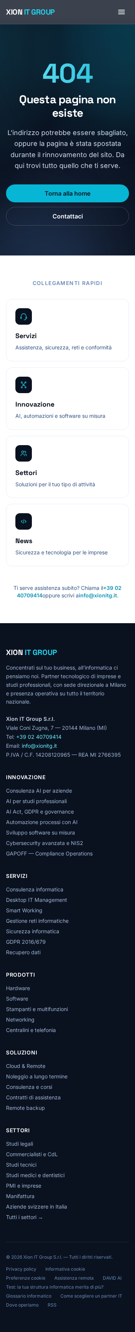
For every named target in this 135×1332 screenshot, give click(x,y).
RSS (52, 1305)
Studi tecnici (21, 1164)
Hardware (18, 988)
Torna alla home (67, 193)
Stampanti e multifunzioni (37, 1009)
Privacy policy (21, 1269)
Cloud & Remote (25, 1066)
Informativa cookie (65, 1269)
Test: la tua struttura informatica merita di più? (55, 1287)
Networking (20, 1019)
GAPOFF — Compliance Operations (49, 853)
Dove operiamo (22, 1305)
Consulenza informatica (34, 889)
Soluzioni (21, 1052)
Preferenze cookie (25, 1278)
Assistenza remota (74, 1278)
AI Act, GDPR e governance (40, 811)
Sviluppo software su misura (40, 832)
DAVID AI (112, 1278)
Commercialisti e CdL (32, 1154)
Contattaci (67, 216)
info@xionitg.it (98, 595)
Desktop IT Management (36, 900)
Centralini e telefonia (31, 1030)
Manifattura (20, 1196)
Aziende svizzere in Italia (36, 1206)
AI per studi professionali (36, 801)
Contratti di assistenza (33, 1097)
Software (17, 998)
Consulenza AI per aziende (39, 790)
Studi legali (19, 1143)
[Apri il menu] (121, 11)
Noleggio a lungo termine (37, 1076)
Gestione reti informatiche (37, 921)
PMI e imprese (23, 1185)
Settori (18, 1130)
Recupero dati (23, 952)
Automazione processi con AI (42, 822)
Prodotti (20, 974)
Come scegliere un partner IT (91, 1296)
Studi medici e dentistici (35, 1175)
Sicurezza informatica (32, 931)
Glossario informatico (28, 1296)
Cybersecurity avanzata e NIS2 (44, 843)
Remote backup (25, 1108)
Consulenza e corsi (29, 1087)
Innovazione (26, 777)
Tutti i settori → (24, 1217)
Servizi (17, 876)
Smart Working (24, 910)
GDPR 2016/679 (26, 941)
